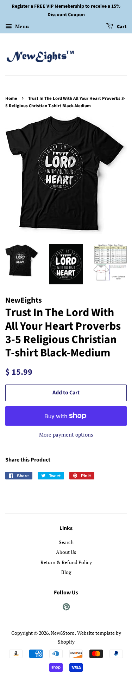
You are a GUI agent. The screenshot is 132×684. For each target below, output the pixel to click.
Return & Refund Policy (66, 562)
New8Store (63, 633)
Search (66, 542)
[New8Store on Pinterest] (66, 608)
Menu (21, 26)
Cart (121, 26)
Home (11, 98)
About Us (66, 552)
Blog (66, 572)
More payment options (66, 434)
